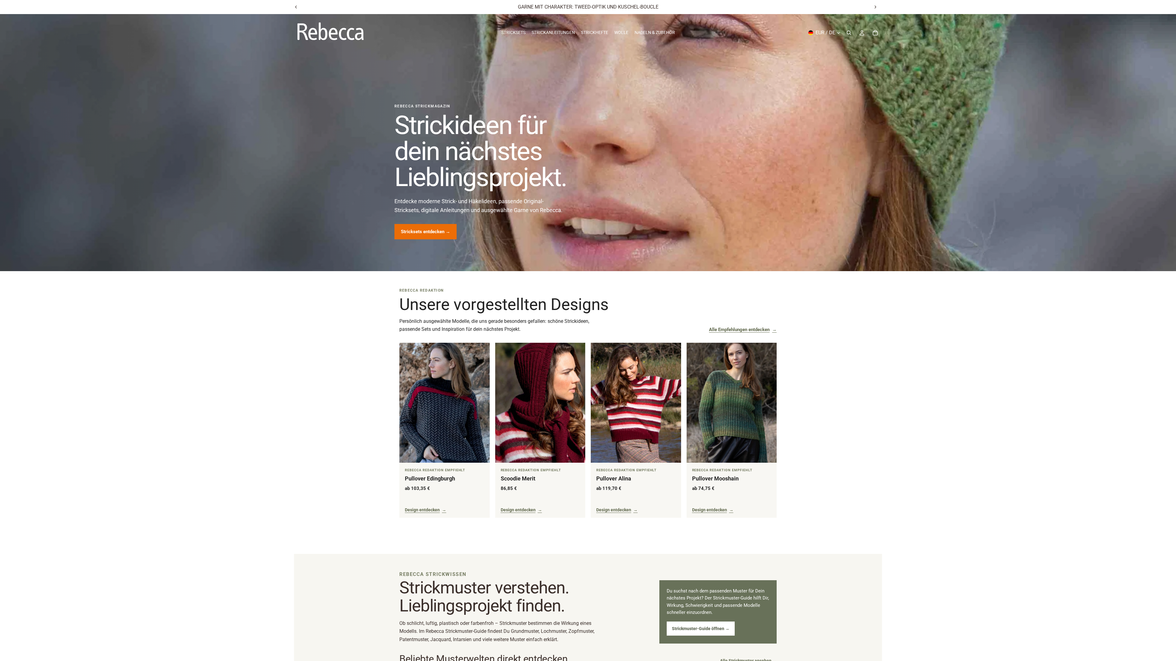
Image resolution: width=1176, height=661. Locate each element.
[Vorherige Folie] (296, 7)
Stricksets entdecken (425, 231)
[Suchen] (849, 32)
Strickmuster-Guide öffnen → (700, 628)
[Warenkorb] (875, 32)
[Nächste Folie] (875, 7)
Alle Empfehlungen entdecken (743, 329)
